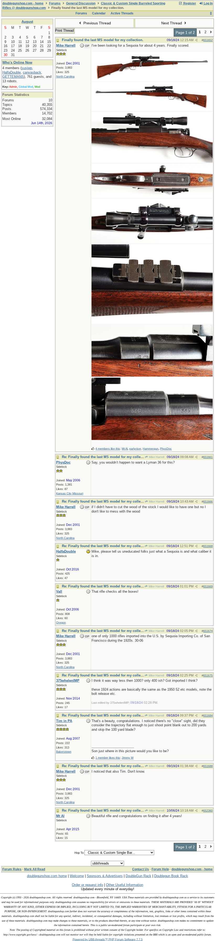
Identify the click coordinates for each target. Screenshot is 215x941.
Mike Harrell (156, 457)
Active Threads (122, 13)
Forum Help (160, 869)
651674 (208, 630)
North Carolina (65, 76)
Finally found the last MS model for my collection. (102, 40)
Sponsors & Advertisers (105, 876)
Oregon (61, 622)
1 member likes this (107, 757)
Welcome (77, 876)
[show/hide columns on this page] (210, 13)
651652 (208, 40)
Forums (55, 3)
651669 (208, 586)
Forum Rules (12, 869)
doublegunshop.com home (47, 876)
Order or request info (87, 885)
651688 (208, 766)
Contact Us (140, 869)
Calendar (99, 13)
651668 (208, 546)
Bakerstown (63, 751)
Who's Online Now (17, 62)
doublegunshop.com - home (23, 3)
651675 (208, 675)
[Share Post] (196, 40)
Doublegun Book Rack (171, 876)
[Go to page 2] (211, 33)
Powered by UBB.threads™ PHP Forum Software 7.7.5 (108, 939)
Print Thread (64, 30)
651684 (208, 715)
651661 (208, 457)
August (27, 22)
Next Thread (172, 23)
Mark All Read (34, 869)
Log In (208, 3)
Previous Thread (96, 23)
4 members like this (107, 448)
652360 (208, 810)
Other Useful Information (124, 885)
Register (189, 3)
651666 (208, 501)
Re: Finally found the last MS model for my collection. (106, 457)
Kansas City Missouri (69, 493)
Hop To (79, 852)
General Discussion (80, 3)
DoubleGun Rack (138, 876)
